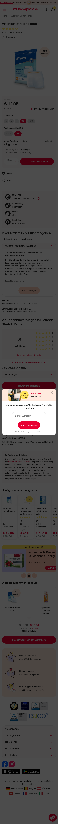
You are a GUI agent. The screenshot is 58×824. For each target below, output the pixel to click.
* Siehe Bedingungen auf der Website (29, 432)
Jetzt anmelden (29, 425)
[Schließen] (52, 392)
